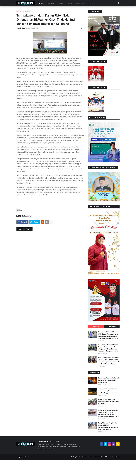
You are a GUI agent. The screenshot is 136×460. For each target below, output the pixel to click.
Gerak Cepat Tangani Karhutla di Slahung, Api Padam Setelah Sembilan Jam (108, 380)
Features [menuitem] (50, 3)
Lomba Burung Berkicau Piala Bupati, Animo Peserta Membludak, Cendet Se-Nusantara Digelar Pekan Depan (108, 413)
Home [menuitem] (41, 3)
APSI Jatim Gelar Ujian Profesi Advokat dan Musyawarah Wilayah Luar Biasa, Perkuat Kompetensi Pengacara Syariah (108, 348)
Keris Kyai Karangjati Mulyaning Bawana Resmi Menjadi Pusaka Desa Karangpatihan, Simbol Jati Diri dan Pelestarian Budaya (108, 361)
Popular (95, 326)
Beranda (18, 11)
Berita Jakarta (26, 11)
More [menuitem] (91, 3)
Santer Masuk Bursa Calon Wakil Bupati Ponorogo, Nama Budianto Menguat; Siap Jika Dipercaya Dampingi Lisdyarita (108, 335)
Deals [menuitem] (70, 3)
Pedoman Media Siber (101, 457)
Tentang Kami (75, 457)
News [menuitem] (61, 3)
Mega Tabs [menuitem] (80, 3)
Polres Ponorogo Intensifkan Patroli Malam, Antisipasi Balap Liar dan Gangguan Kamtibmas (108, 391)
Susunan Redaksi (87, 457)
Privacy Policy (115, 457)
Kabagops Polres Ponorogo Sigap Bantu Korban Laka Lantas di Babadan (108, 401)
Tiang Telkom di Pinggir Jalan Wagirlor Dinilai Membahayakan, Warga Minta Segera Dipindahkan (108, 426)
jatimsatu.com (28, 457)
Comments (112, 326)
